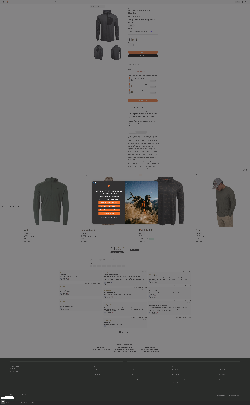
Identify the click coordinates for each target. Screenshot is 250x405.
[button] (108, 203)
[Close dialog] (94, 183)
